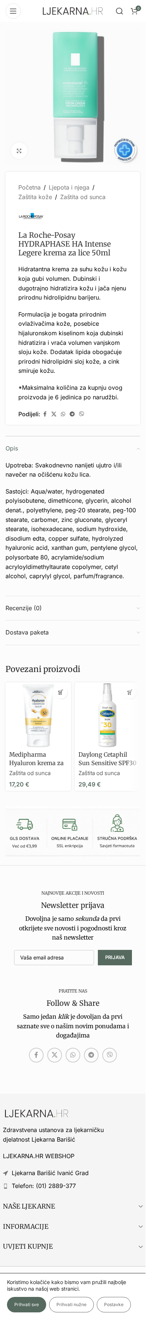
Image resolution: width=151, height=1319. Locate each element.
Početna (29, 187)
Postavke (114, 1304)
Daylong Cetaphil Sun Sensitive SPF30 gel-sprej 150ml (107, 763)
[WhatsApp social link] (63, 414)
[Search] (119, 11)
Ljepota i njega (69, 187)
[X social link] (54, 414)
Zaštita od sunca (83, 197)
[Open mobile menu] (13, 11)
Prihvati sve (26, 1304)
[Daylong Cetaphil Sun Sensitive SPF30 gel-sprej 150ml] (107, 715)
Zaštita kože (35, 197)
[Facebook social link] (44, 414)
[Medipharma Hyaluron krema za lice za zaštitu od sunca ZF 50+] (38, 715)
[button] (61, 692)
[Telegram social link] (72, 414)
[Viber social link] (81, 414)
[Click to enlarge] (19, 150)
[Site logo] (73, 10)
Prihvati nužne (71, 1304)
